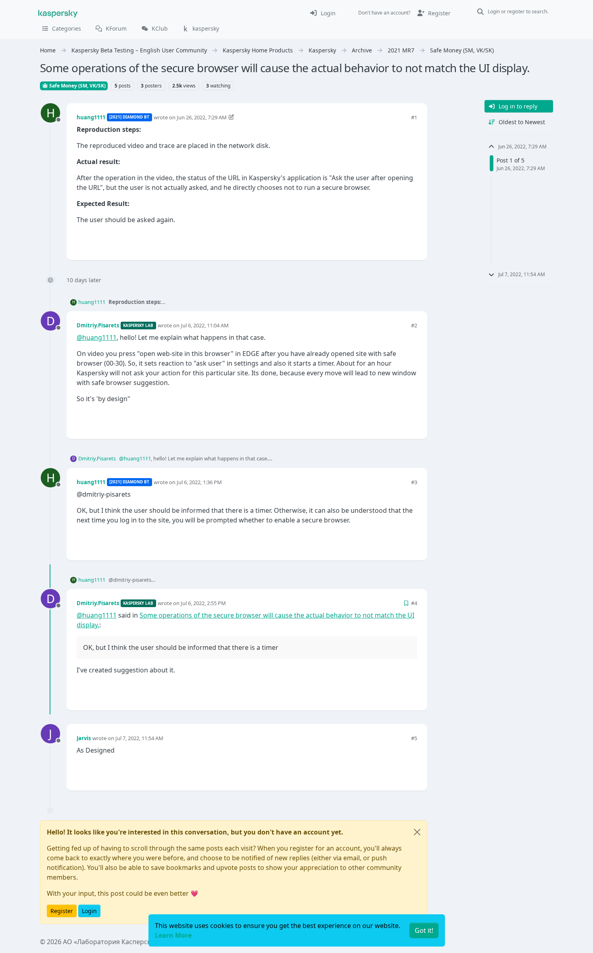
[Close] (417, 832)
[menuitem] (322, 12)
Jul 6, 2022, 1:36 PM (199, 482)
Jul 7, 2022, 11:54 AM (139, 738)
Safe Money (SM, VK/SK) (77, 85)
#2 (414, 325)
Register (61, 911)
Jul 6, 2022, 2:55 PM (203, 603)
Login (89, 911)
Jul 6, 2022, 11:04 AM (205, 325)
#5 (414, 738)
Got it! (424, 930)
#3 (414, 482)
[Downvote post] (410, 240)
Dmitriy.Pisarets (98, 325)
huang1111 (91, 117)
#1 (414, 117)
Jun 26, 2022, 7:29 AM (202, 117)
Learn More (173, 935)
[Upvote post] (382, 240)
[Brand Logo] (58, 13)
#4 (414, 603)
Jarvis (84, 738)
